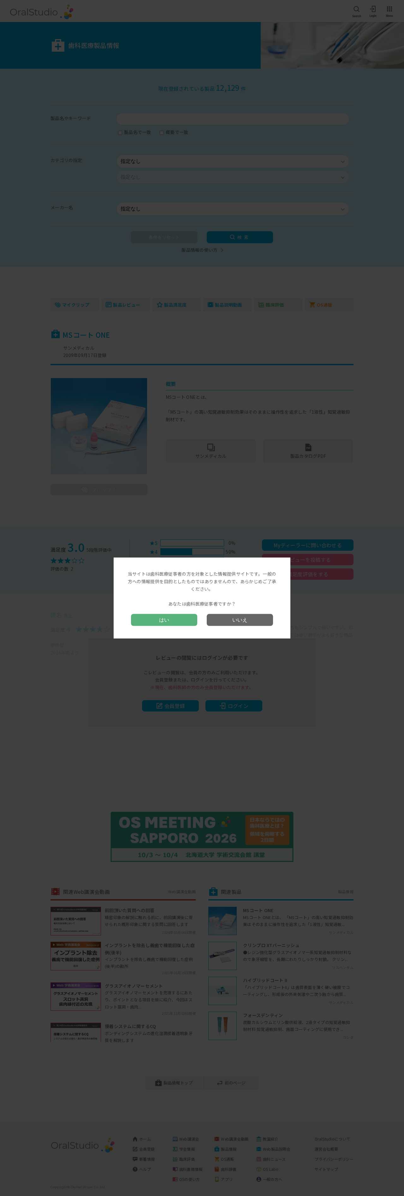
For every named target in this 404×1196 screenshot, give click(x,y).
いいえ (239, 619)
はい (164, 619)
